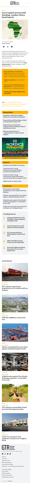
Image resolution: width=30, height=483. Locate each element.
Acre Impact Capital (10, 102)
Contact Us (4, 458)
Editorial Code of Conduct (8, 477)
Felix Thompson (6, 43)
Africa (3, 10)
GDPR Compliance (6, 473)
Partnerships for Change (7, 464)
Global (4, 343)
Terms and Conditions (7, 469)
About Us (4, 456)
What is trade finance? (7, 462)
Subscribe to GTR (6, 460)
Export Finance (10, 106)
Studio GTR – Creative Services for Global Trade (13, 466)
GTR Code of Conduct (7, 475)
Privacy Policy (5, 471)
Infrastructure (19, 106)
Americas (4, 282)
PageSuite (10, 481)
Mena (3, 433)
